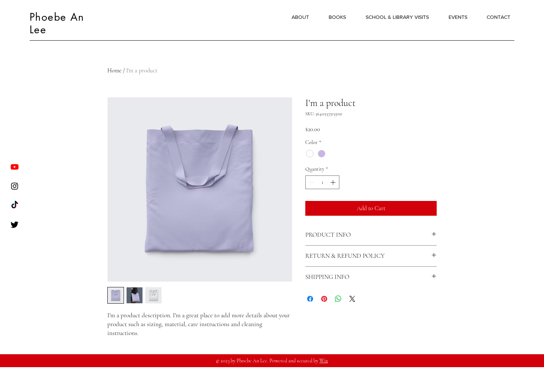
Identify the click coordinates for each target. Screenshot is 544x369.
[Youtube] (14, 166)
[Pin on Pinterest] (324, 298)
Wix (323, 361)
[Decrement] (311, 182)
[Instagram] (14, 186)
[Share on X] (352, 298)
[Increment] (333, 182)
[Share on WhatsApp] (338, 298)
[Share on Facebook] (310, 298)
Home (114, 70)
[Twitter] (14, 224)
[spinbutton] (322, 182)
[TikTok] (14, 205)
